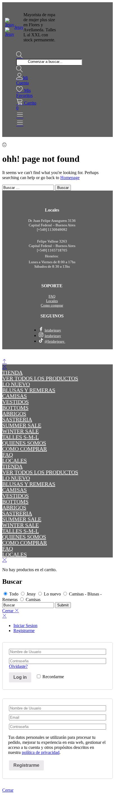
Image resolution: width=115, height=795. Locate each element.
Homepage (70, 177)
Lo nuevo (16, 384)
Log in (20, 677)
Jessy (18, 27)
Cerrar (7, 790)
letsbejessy (53, 330)
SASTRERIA (17, 419)
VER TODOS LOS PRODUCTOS (40, 378)
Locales (52, 301)
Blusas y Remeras (28, 390)
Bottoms (15, 408)
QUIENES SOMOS (24, 443)
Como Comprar (24, 449)
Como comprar (52, 305)
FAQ (52, 296)
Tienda (12, 372)
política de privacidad (40, 752)
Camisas (14, 396)
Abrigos (14, 413)
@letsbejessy (55, 341)
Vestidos (15, 402)
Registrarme (24, 630)
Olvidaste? (18, 666)
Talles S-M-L (20, 437)
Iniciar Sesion (25, 625)
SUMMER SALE (21, 425)
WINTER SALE (20, 431)
